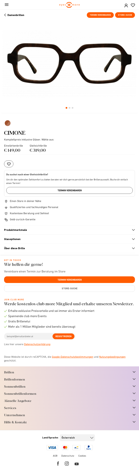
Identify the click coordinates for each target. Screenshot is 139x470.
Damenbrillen (15, 15)
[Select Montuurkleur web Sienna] (7, 123)
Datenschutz (67, 455)
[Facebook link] (58, 464)
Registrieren (63, 336)
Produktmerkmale (68, 230)
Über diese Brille (68, 248)
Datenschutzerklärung (37, 344)
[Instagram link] (67, 464)
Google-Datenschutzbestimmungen (72, 356)
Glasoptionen (68, 239)
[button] (126, 5)
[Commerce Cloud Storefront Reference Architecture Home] (69, 5)
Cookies (82, 455)
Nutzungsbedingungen (112, 356)
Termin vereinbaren (100, 15)
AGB (55, 455)
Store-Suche (125, 15)
